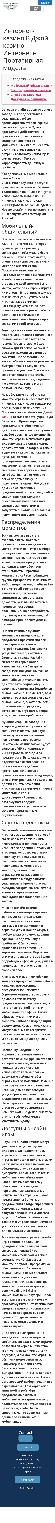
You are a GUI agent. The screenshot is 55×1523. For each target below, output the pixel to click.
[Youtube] (40, 1499)
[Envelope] (23, 1499)
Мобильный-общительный (31, 86)
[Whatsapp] (32, 1499)
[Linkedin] (15, 1499)
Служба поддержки (26, 94)
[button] (46, 9)
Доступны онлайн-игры (29, 99)
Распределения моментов (31, 90)
